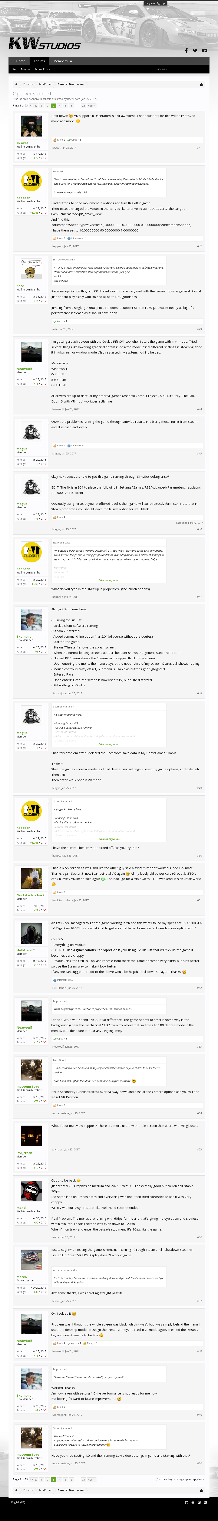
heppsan (23, 198)
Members (60, 61)
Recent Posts (42, 69)
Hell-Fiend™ (26, 950)
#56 (199, 1237)
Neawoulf (24, 369)
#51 (199, 900)
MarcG (22, 1277)
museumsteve (28, 1086)
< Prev (33, 106)
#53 (199, 1046)
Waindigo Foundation (65, 1512)
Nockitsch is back (31, 895)
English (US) (18, 1502)
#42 (199, 246)
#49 (199, 788)
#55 (199, 1149)
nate (20, 286)
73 (83, 106)
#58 (199, 1351)
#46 (199, 529)
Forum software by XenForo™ (44, 1509)
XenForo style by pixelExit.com (44, 1515)
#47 (199, 597)
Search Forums (21, 69)
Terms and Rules (198, 1509)
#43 (199, 329)
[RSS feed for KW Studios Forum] (205, 1502)
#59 (199, 1415)
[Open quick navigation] (202, 84)
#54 (199, 1113)
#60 (199, 1463)
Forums (39, 61)
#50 (199, 855)
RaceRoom (73, 99)
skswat (22, 143)
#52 (199, 988)
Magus (22, 449)
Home (20, 61)
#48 (199, 693)
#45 (199, 453)
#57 (199, 1301)
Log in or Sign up (155, 3)
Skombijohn (26, 636)
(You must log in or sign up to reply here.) (180, 1479)
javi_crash (24, 1153)
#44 (199, 409)
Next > (91, 106)
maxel (21, 1207)
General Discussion (41, 99)
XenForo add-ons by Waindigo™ (27, 1512)
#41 (199, 148)
